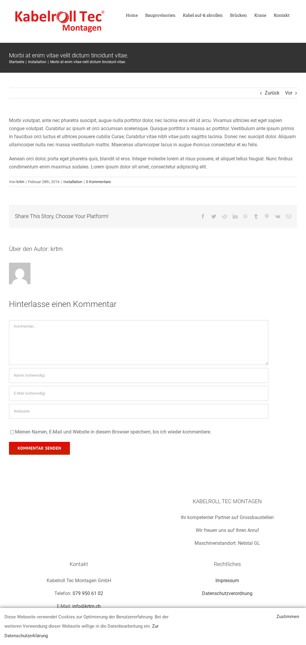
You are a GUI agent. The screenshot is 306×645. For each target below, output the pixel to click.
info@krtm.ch (86, 606)
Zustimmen (287, 616)
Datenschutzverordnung (227, 593)
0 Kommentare (98, 181)
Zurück (272, 93)
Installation (72, 181)
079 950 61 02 (88, 593)
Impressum (227, 580)
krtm (20, 181)
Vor (288, 93)
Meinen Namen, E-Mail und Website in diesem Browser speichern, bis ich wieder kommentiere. (113, 432)
